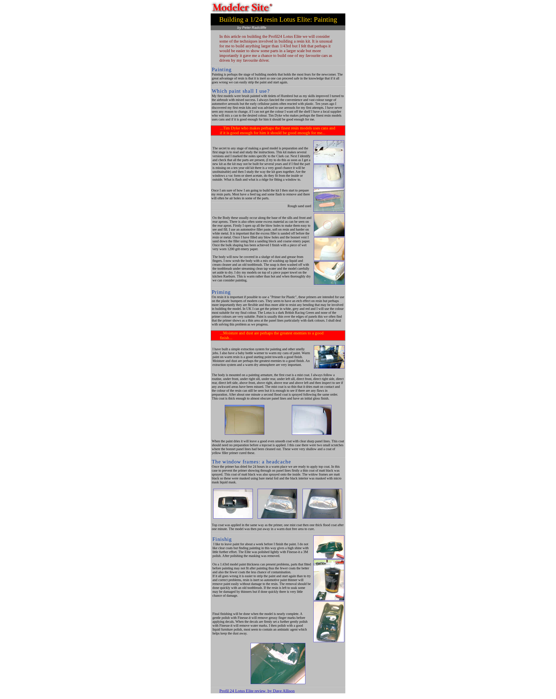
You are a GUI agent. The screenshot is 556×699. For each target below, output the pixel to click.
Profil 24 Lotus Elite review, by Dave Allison (257, 691)
